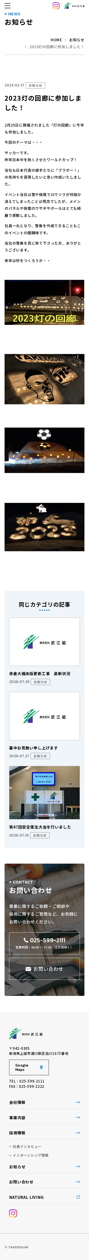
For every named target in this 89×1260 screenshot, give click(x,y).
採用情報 (17, 1133)
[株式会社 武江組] (74, 5)
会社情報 (17, 1102)
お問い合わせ (21, 1182)
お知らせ (76, 39)
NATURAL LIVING (26, 1197)
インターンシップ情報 (31, 1155)
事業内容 (17, 1117)
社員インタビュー (27, 1146)
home (56, 39)
